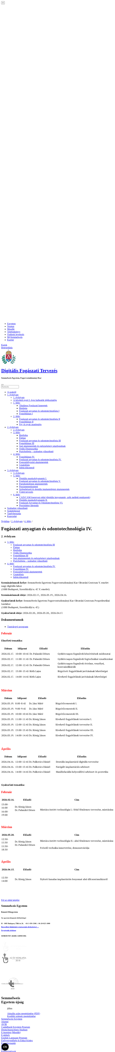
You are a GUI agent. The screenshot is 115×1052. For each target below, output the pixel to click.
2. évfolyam (12, 427)
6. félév (16, 494)
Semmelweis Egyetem (11, 1019)
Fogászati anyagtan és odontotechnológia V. (40, 481)
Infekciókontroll (26, 467)
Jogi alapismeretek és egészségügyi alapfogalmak (42, 446)
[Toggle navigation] (2, 384)
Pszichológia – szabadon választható (36, 451)
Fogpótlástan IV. (27, 457)
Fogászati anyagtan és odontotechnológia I (39, 411)
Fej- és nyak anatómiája (30, 424)
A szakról (11, 392)
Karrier (10, 340)
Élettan (22, 438)
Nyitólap (5, 521)
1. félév (16, 403)
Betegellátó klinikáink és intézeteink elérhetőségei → (20, 927)
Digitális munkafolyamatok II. (33, 500)
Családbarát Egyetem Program (15, 1027)
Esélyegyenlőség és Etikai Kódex (17, 1040)
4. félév (16, 454)
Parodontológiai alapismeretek (33, 484)
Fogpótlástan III (26, 443)
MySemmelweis (14, 337)
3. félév (16, 432)
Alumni (4, 1021)
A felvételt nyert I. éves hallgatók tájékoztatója (35, 400)
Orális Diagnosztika (28, 448)
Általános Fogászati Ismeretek (33, 405)
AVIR (4, 1024)
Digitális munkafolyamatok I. (33, 478)
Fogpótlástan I (26, 413)
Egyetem (11, 323)
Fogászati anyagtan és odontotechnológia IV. (40, 459)
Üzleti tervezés (26, 492)
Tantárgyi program (17, 626)
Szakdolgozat (13, 511)
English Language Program (14, 1038)
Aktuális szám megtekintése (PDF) (23, 1013)
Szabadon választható (17, 508)
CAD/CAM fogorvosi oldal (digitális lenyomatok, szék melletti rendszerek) (54, 497)
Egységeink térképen (8, 930)
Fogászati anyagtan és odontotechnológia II (39, 419)
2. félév (16, 416)
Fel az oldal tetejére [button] (10, 900)
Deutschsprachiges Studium (14, 1029)
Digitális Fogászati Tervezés (29, 370)
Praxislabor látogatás (29, 505)
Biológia (23, 408)
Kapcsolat (12, 516)
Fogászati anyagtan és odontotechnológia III (40, 440)
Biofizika (23, 435)
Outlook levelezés (15, 334)
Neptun (10, 326)
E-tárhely (5, 1035)
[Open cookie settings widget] (5, 1046)
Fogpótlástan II (26, 421)
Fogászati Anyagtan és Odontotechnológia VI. (41, 502)
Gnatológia (24, 465)
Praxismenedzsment (28, 486)
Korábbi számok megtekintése (21, 1016)
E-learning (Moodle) (11, 1032)
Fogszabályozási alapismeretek (33, 462)
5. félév (16, 475)
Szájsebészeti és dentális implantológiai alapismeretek (44, 489)
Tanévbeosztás (14, 513)
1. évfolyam (12, 394)
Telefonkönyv (13, 331)
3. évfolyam (12, 470)
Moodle (11, 329)
